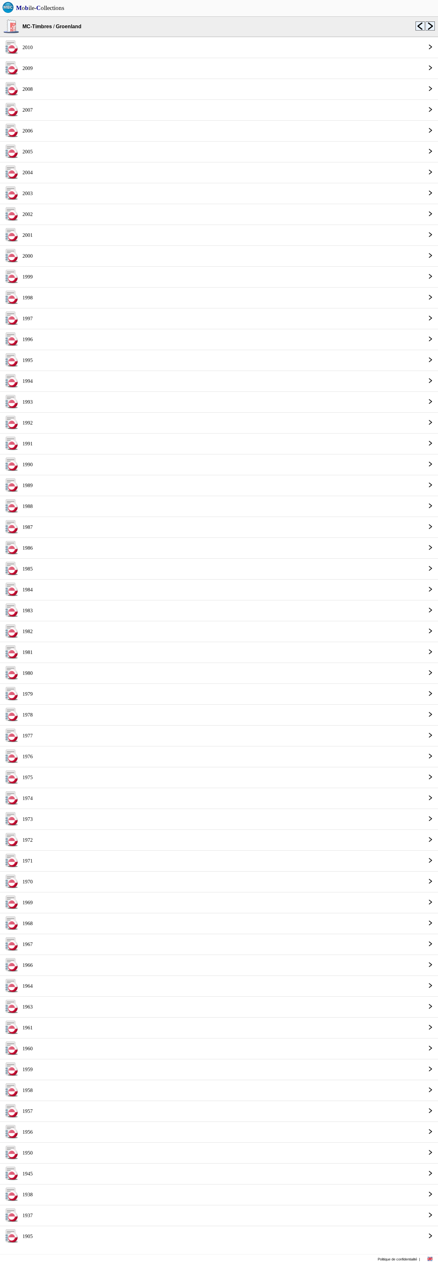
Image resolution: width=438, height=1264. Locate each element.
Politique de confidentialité (397, 1259)
